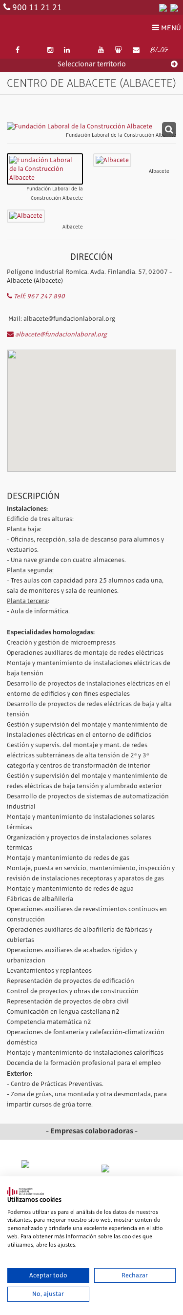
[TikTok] (84, 50)
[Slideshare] (118, 50)
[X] (33, 50)
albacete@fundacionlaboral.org (60, 334)
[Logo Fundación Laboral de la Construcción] (51, 28)
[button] (92, 395)
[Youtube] (101, 50)
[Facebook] (17, 50)
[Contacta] (136, 50)
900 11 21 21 (37, 7)
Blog (158, 50)
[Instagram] (50, 50)
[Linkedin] (67, 50)
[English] (174, 7)
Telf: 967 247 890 (38, 296)
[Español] (163, 7)
